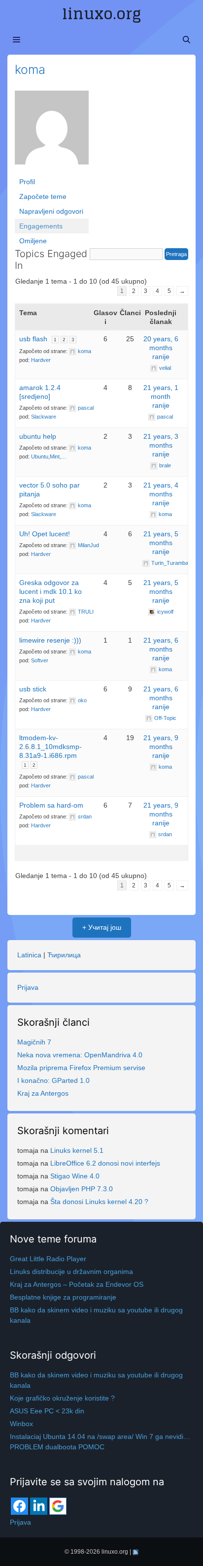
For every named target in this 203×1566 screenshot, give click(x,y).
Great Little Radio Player (48, 1259)
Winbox (21, 1424)
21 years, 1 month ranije (160, 396)
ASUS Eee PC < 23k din (47, 1411)
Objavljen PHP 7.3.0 (81, 1189)
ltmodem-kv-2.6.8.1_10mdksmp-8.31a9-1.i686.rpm (50, 746)
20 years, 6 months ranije (160, 347)
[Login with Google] (58, 1506)
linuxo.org (101, 13)
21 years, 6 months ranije (160, 649)
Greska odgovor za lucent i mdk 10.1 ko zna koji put (50, 591)
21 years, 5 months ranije (160, 542)
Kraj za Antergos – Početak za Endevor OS (76, 1284)
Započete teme (43, 196)
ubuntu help (37, 436)
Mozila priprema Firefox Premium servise (81, 1068)
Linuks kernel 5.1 (76, 1150)
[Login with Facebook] (19, 1506)
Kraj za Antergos (42, 1093)
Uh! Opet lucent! (44, 534)
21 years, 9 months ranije (160, 746)
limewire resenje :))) (50, 640)
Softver (39, 660)
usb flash (33, 339)
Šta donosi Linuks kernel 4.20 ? (99, 1202)
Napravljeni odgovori (51, 211)
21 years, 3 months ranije (160, 445)
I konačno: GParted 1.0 (53, 1080)
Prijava (27, 987)
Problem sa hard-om (51, 805)
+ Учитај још (101, 927)
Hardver (41, 360)
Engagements (41, 226)
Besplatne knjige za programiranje (63, 1297)
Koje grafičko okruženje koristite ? (62, 1398)
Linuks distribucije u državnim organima (71, 1271)
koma (30, 69)
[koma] (52, 132)
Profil (27, 182)
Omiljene (33, 241)
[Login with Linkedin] (38, 1506)
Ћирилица (64, 955)
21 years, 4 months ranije (160, 494)
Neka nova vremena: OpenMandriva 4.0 (79, 1055)
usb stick (32, 689)
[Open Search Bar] (186, 40)
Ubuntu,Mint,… (49, 456)
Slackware (43, 417)
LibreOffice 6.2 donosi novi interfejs (105, 1163)
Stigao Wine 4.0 (75, 1176)
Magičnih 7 (34, 1042)
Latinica (29, 955)
